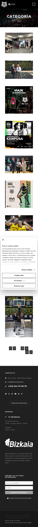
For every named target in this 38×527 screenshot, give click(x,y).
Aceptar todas (19, 275)
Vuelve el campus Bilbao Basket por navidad (19, 133)
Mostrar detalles (27, 270)
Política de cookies (12, 520)
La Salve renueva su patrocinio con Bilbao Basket (19, 63)
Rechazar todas (19, 286)
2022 (25, 47)
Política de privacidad (13, 522)
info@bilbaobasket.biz (15, 382)
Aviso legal (27, 522)
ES (25, 4)
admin (17, 47)
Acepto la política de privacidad (20, 498)
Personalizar (18, 280)
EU (28, 4)
